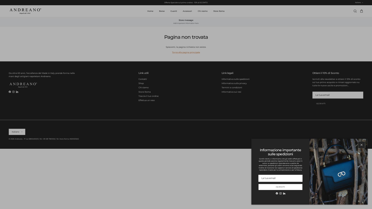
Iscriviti (280, 187)
